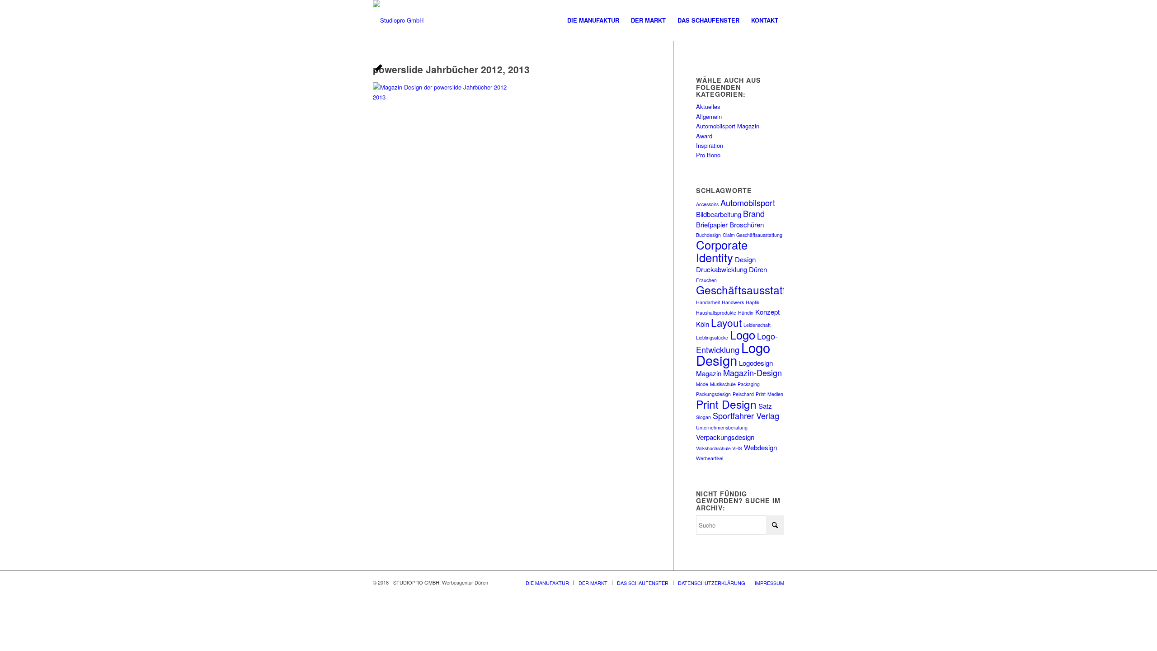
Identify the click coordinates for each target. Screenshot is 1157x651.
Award (704, 136)
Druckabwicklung (721, 269)
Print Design (726, 404)
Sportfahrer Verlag (746, 415)
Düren (758, 269)
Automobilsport (747, 202)
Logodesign (756, 363)
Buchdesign (708, 234)
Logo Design (733, 353)
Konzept (767, 311)
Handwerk (733, 302)
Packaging (749, 384)
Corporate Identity (722, 250)
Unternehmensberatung (722, 427)
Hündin (745, 312)
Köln (702, 324)
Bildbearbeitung (718, 214)
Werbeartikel (709, 458)
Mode (702, 384)
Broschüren (746, 224)
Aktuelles (708, 106)
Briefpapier (712, 224)
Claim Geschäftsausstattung (752, 234)
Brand (754, 213)
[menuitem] (593, 20)
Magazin (708, 373)
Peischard (743, 394)
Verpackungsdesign (725, 437)
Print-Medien (769, 394)
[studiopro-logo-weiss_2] (398, 20)
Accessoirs (707, 204)
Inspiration (709, 145)
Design (745, 259)
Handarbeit (708, 302)
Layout (726, 322)
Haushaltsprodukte (716, 312)
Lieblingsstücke (712, 337)
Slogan (703, 417)
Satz (765, 405)
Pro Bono (708, 155)
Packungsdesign (713, 394)
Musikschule (723, 384)
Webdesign (760, 447)
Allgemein (709, 116)
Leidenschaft (757, 324)
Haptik (752, 302)
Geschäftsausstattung (750, 289)
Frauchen (706, 280)
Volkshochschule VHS (719, 448)
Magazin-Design (752, 372)
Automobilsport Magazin (727, 126)
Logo (742, 334)
